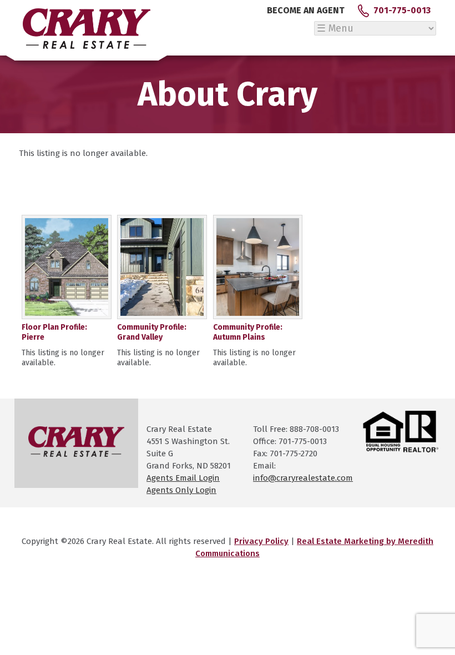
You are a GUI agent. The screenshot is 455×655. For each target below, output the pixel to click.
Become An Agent (306, 10)
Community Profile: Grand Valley (151, 332)
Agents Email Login (183, 478)
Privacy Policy (261, 541)
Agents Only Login (181, 490)
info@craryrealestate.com (303, 478)
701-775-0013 (402, 10)
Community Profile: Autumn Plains (247, 332)
